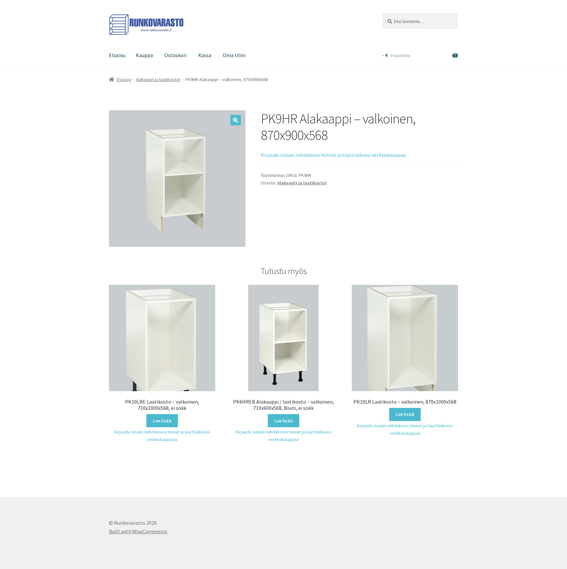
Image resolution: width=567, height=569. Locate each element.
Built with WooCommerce (138, 531)
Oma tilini (234, 55)
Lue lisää (162, 421)
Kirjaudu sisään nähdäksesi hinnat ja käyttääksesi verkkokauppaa (333, 155)
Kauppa (144, 55)
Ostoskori (175, 55)
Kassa (204, 55)
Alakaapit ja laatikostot (158, 79)
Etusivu (117, 55)
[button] (235, 120)
